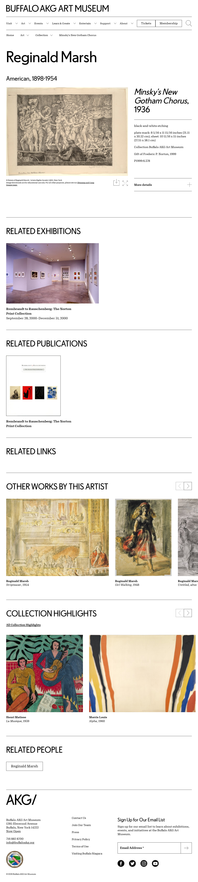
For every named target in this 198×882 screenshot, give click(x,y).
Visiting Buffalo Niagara (87, 853)
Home (10, 35)
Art (23, 23)
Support (105, 23)
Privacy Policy (81, 839)
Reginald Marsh (51, 56)
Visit (9, 23)
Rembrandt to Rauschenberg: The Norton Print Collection (38, 311)
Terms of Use (80, 846)
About (123, 23)
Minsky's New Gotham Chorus (77, 35)
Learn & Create (61, 23)
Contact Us (79, 817)
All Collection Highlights (23, 624)
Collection (41, 35)
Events (38, 23)
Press (75, 832)
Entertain (85, 23)
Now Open (13, 831)
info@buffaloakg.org (20, 842)
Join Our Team (81, 824)
